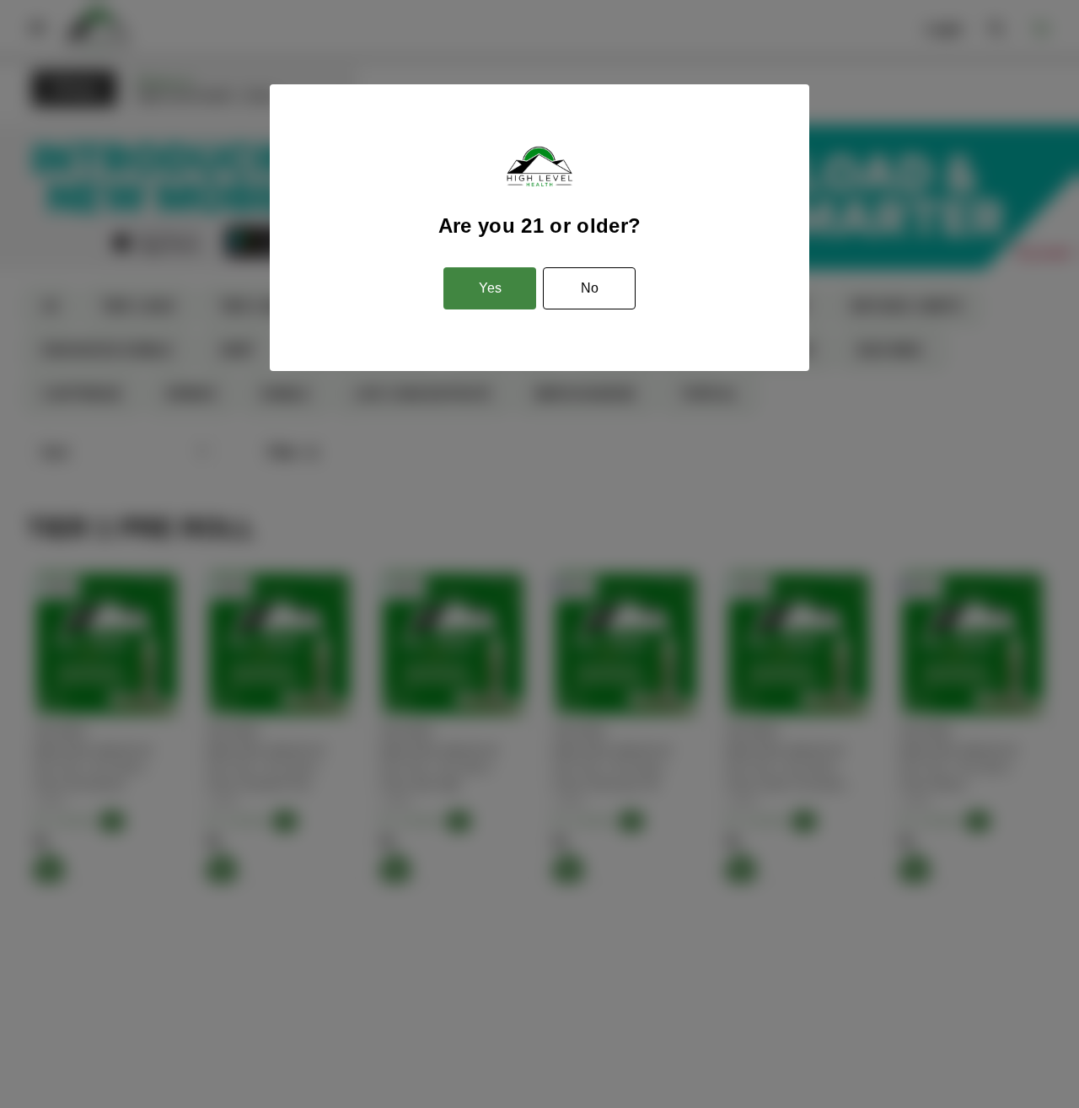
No (590, 288)
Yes (490, 288)
